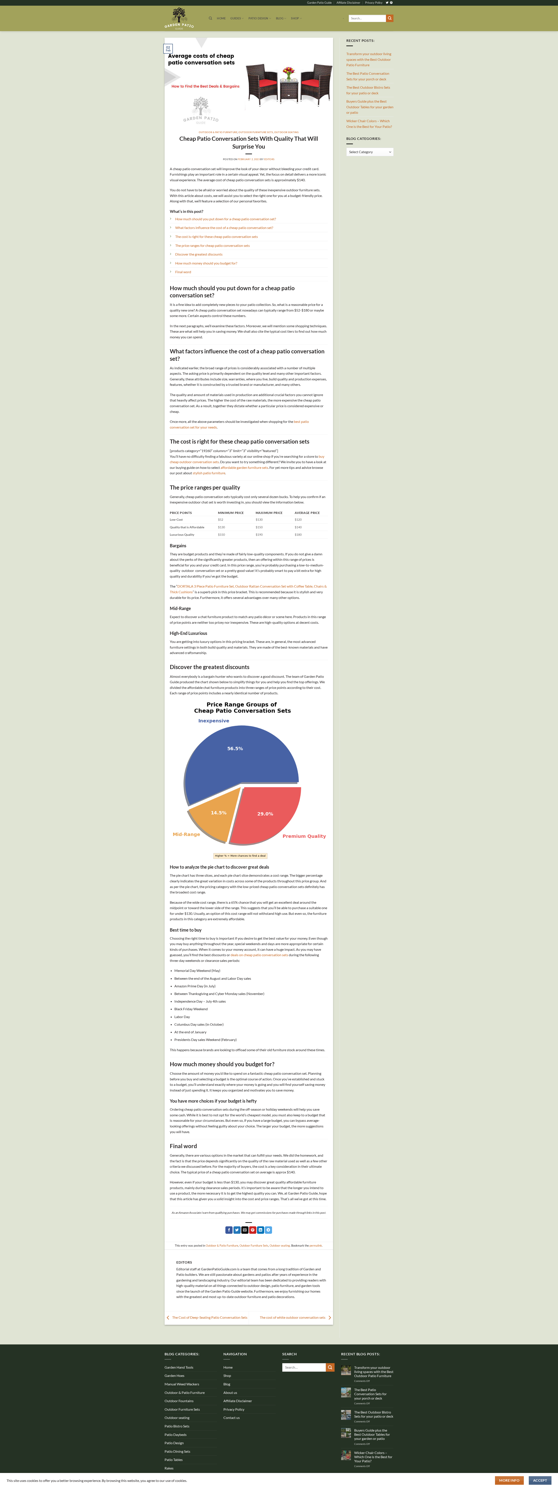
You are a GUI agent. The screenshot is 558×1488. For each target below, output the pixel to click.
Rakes (169, 1468)
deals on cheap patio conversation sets (259, 955)
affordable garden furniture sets (244, 467)
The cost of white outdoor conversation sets (293, 1317)
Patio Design (258, 18)
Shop (295, 18)
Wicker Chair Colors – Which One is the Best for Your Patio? (369, 124)
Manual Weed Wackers (182, 1384)
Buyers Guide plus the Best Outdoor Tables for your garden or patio (369, 106)
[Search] (210, 18)
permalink (316, 1245)
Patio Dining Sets (177, 1451)
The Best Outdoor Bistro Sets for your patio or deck (368, 90)
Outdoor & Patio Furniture (218, 132)
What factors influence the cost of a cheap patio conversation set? (224, 227)
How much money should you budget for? (206, 263)
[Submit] (389, 18)
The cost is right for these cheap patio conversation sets (216, 236)
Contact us (231, 1417)
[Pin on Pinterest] (252, 1230)
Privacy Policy (374, 2)
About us (230, 1392)
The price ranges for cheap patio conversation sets (212, 245)
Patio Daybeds (176, 1434)
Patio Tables (174, 1459)
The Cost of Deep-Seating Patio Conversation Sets (209, 1317)
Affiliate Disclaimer (348, 2)
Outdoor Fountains (179, 1401)
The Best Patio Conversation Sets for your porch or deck (367, 76)
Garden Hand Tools (179, 1367)
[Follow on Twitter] (387, 2)
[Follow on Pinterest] (391, 2)
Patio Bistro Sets (177, 1426)
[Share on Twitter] (237, 1230)
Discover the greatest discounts (199, 254)
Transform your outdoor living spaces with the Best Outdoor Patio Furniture (368, 59)
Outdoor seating (286, 132)
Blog (279, 18)
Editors (269, 159)
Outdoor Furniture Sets (255, 132)
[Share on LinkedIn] (260, 1230)
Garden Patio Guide (319, 2)
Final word (183, 272)
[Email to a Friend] (244, 1230)
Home (221, 18)
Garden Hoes (174, 1375)
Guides (235, 18)
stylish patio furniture (209, 473)
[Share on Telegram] (268, 1230)
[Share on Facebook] (229, 1230)
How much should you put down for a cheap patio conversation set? (225, 219)
